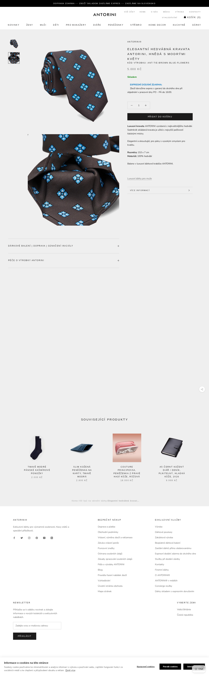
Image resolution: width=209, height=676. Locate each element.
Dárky (196, 25)
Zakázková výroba (164, 537)
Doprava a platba (106, 526)
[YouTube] (44, 538)
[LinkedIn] (52, 538)
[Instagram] (29, 538)
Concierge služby (163, 586)
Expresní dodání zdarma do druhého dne (175, 553)
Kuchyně (179, 25)
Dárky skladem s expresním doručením (174, 591)
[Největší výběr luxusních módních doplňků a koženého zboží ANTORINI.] (104, 14)
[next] (198, 454)
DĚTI (56, 25)
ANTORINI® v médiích (166, 580)
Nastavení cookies (146, 667)
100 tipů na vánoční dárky (93, 500)
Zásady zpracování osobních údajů (115, 559)
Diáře (97, 25)
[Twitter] (22, 538)
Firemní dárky (162, 569)
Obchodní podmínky (108, 532)
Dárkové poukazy (163, 532)
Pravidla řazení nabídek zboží (112, 575)
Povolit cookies (170, 667)
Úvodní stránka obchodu (110, 586)
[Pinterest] (37, 538)
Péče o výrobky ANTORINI (26, 260)
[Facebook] (14, 538)
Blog (100, 569)
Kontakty (195, 12)
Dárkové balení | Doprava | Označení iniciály (40, 246)
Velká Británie (184, 609)
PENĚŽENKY (116, 25)
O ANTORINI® (162, 575)
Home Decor (157, 25)
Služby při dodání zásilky (167, 559)
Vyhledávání (169, 17)
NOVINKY (13, 25)
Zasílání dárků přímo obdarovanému (173, 548)
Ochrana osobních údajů (110, 553)
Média (166, 12)
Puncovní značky (106, 548)
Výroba (179, 12)
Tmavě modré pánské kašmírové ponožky (37, 470)
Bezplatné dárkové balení (167, 542)
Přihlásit (25, 636)
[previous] (10, 454)
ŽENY (29, 25)
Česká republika (185, 614)
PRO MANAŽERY (76, 25)
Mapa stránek (105, 591)
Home (143, 12)
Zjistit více (70, 670)
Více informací (140, 190)
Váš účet (129, 12)
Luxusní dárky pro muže (139, 178)
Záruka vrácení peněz (108, 542)
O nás (154, 12)
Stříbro (136, 25)
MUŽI (43, 25)
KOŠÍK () (194, 17)
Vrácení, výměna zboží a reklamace (115, 537)
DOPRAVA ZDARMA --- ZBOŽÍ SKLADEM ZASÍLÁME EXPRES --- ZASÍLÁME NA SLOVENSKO (104, 3)
